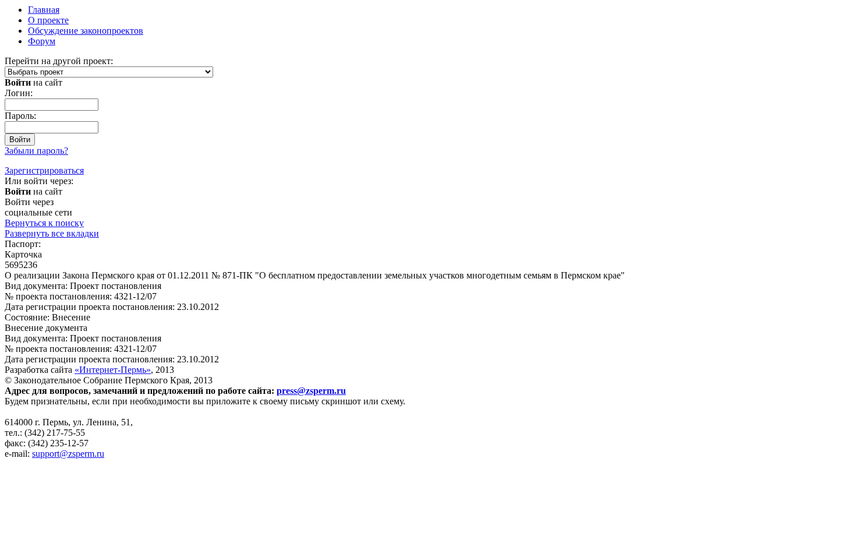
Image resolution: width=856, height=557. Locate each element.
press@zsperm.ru (311, 391)
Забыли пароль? (36, 151)
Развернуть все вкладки (52, 233)
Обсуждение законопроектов (85, 31)
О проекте (48, 20)
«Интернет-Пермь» (113, 370)
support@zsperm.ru (68, 454)
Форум (41, 41)
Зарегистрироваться (44, 170)
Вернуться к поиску (44, 223)
